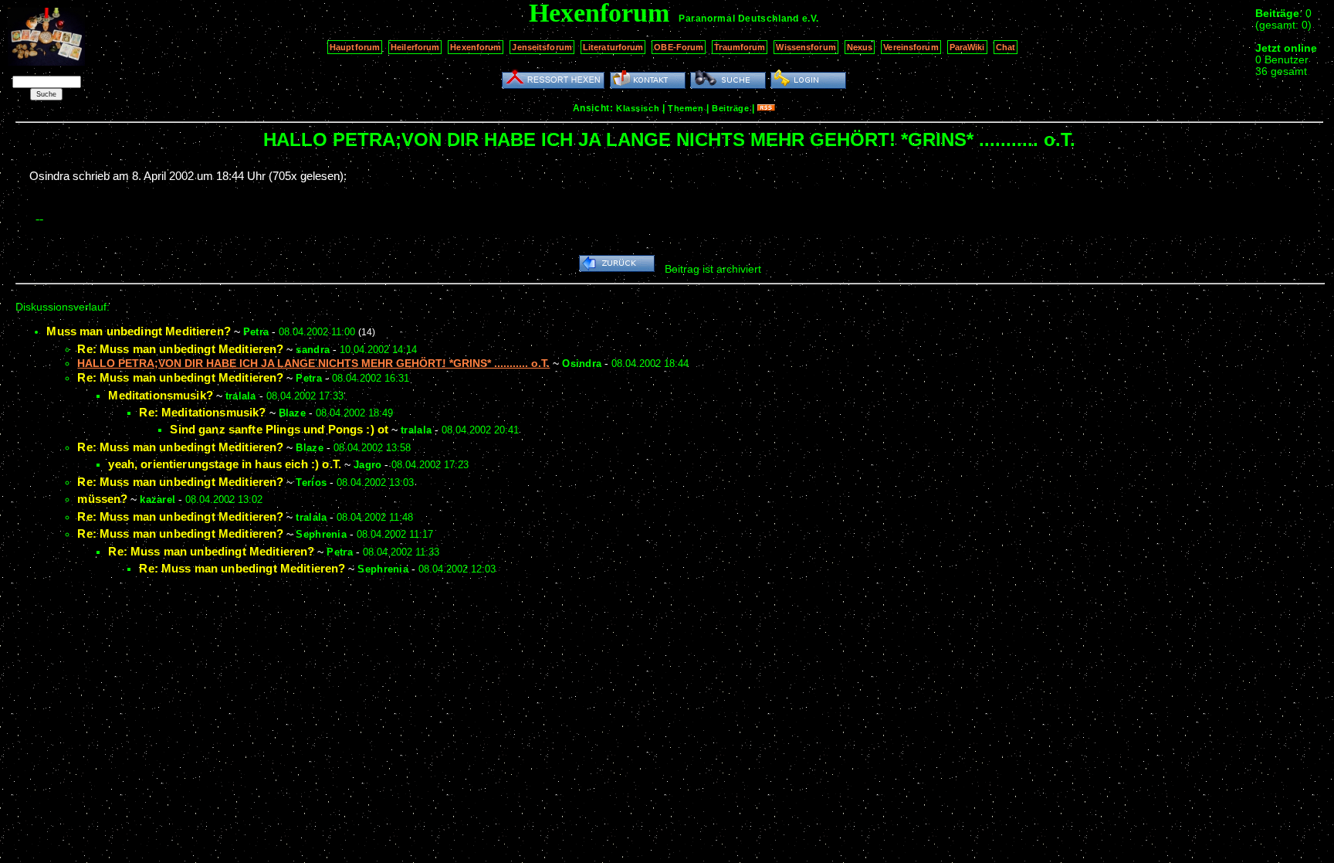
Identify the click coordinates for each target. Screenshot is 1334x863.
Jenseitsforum (541, 47)
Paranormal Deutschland (738, 18)
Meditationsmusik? (160, 395)
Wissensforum (805, 47)
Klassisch (637, 108)
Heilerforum (415, 47)
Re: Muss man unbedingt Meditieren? (180, 348)
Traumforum (739, 47)
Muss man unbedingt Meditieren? (138, 331)
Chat (1005, 47)
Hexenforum (475, 47)
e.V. (810, 18)
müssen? (102, 498)
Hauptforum (355, 47)
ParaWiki (967, 47)
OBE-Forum (678, 47)
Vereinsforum (910, 47)
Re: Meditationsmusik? (202, 412)
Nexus (860, 47)
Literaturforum (613, 47)
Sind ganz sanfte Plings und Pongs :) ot (279, 429)
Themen (685, 108)
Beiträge (730, 108)
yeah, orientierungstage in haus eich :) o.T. (224, 464)
